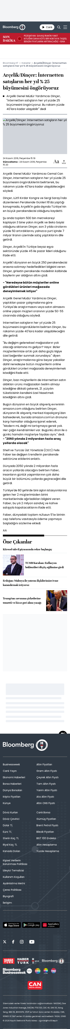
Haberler (26, 62)
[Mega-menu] (65, 27)
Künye (7, 803)
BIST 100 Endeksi (46, 838)
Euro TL (7, 832)
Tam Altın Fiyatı (46, 784)
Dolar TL (8, 825)
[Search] (58, 27)
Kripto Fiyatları (11, 796)
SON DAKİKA (9, 38)
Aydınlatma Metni (14, 883)
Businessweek (11, 764)
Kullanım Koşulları (13, 877)
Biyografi (8, 896)
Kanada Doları (11, 851)
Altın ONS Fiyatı (45, 803)
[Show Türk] (45, 971)
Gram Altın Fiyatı (46, 771)
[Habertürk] (9, 961)
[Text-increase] (56, 161)
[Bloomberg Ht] (53, 961)
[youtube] (31, 942)
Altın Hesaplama (46, 844)
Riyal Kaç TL (10, 844)
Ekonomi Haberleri (14, 777)
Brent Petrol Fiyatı (47, 825)
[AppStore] (12, 925)
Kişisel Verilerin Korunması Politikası (15, 862)
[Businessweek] (17, 971)
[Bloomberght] (14, 27)
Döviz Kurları (10, 812)
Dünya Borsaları (12, 790)
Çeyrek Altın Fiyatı (47, 777)
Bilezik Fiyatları (45, 832)
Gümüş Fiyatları (46, 819)
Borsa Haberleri (12, 784)
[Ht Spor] (35, 961)
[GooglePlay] (31, 925)
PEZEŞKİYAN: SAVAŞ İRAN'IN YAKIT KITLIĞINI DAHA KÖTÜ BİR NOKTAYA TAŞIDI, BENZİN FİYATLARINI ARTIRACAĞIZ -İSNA (45, 38)
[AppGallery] (51, 925)
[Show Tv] (38, 971)
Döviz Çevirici (11, 819)
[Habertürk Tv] (23, 961)
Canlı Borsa (43, 812)
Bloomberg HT (10, 62)
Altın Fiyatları (44, 764)
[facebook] (13, 942)
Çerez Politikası (12, 890)
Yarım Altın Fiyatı (46, 790)
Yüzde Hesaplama (47, 851)
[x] (4, 942)
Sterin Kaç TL (11, 838)
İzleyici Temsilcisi (13, 870)
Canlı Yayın (10, 771)
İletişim (7, 903)
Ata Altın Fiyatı (45, 796)
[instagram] (22, 942)
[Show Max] (54, 971)
